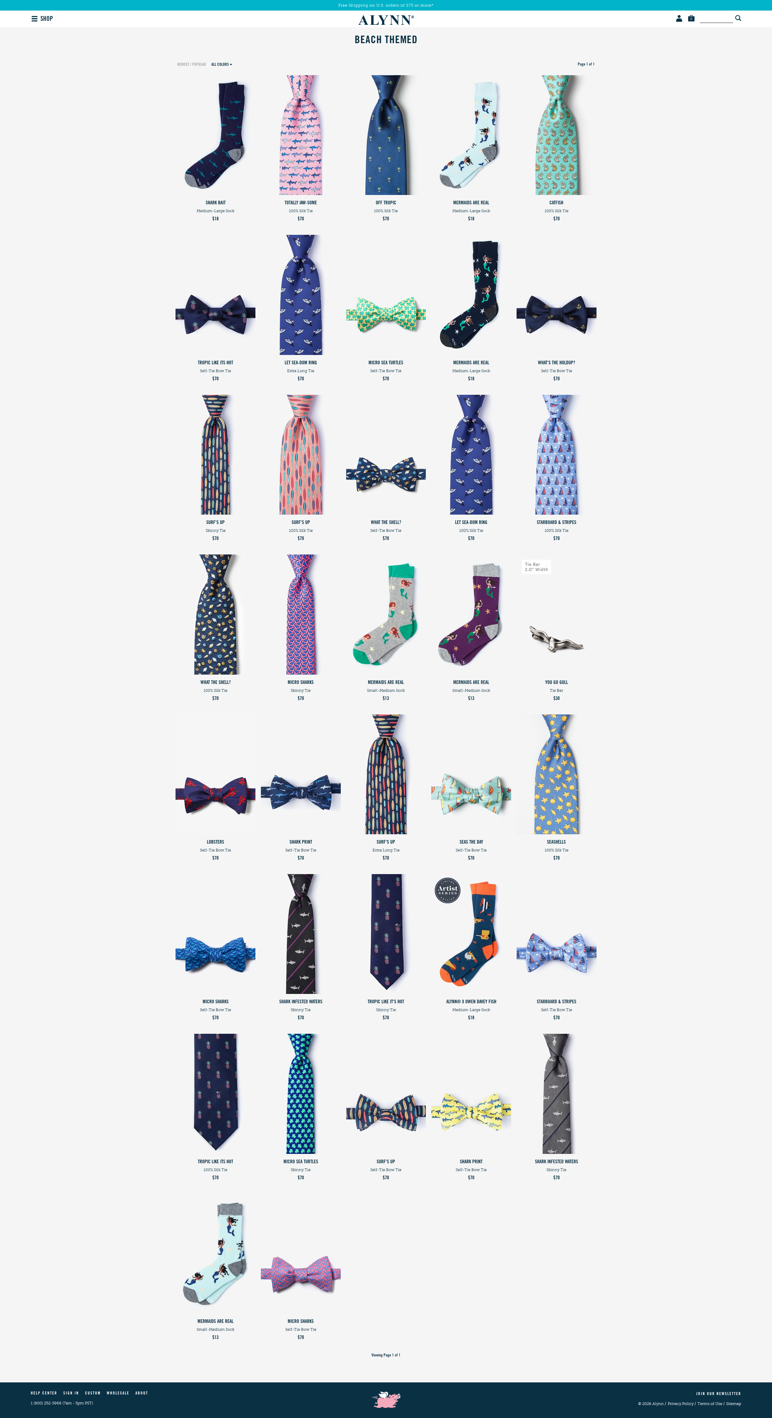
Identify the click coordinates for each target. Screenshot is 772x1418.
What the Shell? (386, 522)
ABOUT (141, 1394)
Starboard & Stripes (556, 522)
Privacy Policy (682, 1403)
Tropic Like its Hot (215, 363)
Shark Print (301, 842)
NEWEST (183, 65)
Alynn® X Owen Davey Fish (471, 1002)
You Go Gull (556, 682)
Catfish (556, 203)
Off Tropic (386, 203)
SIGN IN (71, 1394)
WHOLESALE (118, 1394)
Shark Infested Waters (300, 1002)
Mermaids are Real (471, 203)
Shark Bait (216, 203)
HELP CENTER (44, 1394)
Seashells (556, 842)
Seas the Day (471, 842)
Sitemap (733, 1403)
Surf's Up (215, 522)
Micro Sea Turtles (386, 363)
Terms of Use (711, 1403)
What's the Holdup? (556, 363)
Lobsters (215, 842)
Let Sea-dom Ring (301, 363)
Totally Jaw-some (301, 203)
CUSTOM (93, 1394)
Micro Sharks (301, 682)
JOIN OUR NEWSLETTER (718, 1394)
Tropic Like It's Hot (386, 1002)
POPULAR (199, 65)
